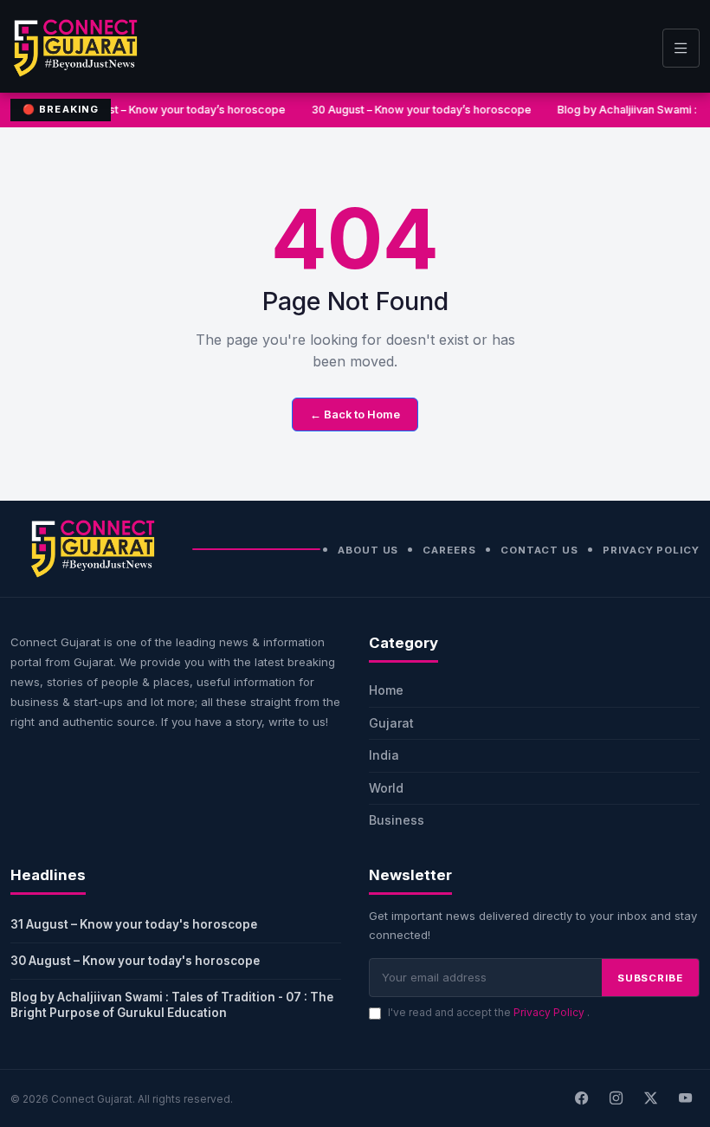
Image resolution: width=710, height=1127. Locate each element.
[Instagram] (615, 1098)
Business (396, 820)
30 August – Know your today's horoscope (135, 961)
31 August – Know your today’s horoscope (176, 109)
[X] (650, 1098)
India (384, 755)
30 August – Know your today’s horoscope (421, 109)
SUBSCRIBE (650, 978)
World (386, 787)
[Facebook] (581, 1098)
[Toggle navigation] (681, 48)
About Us (368, 550)
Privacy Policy (651, 550)
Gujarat (391, 723)
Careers (449, 550)
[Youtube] (685, 1098)
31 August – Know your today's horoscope (133, 924)
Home (386, 690)
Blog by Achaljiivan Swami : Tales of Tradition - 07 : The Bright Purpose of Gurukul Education (171, 1005)
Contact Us (539, 550)
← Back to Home (355, 414)
